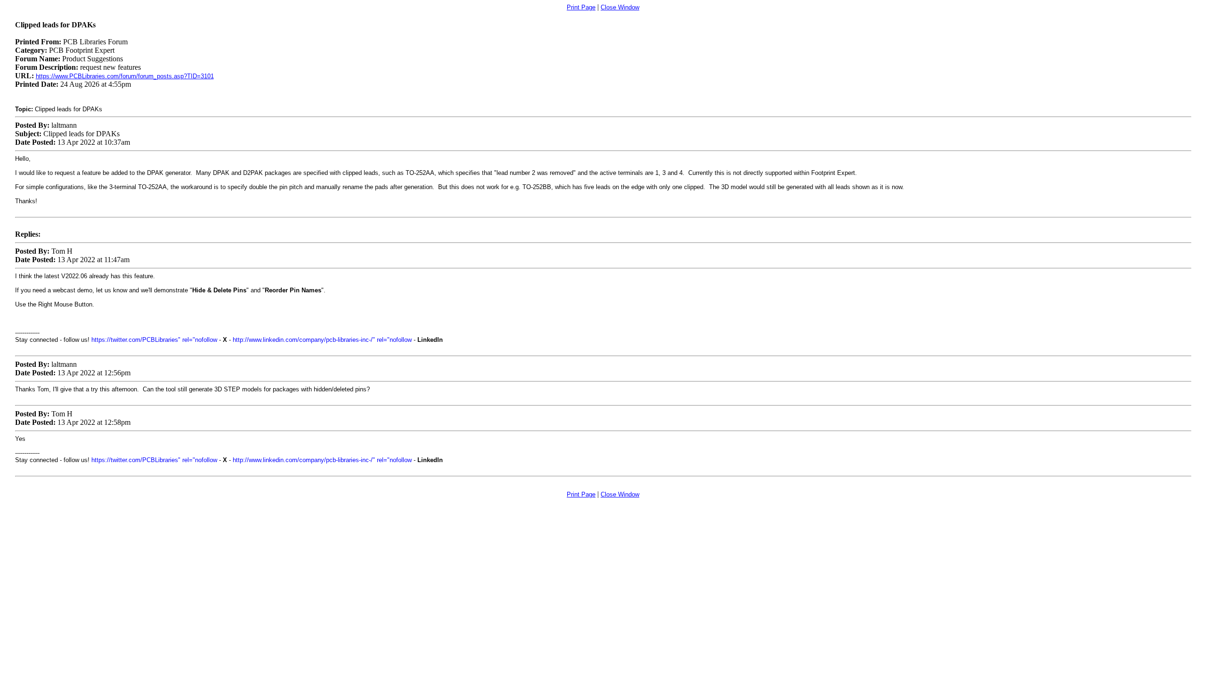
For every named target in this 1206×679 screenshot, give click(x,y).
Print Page (581, 7)
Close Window (620, 7)
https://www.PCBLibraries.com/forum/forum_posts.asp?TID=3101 (125, 76)
